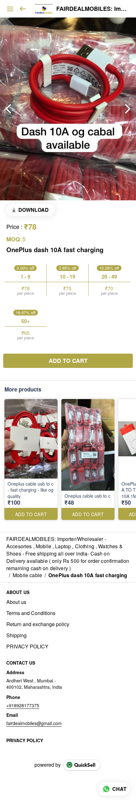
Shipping (16, 635)
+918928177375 (22, 705)
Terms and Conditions (30, 613)
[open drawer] (10, 9)
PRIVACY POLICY (27, 646)
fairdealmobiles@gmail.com (34, 723)
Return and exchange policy (37, 624)
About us (16, 601)
